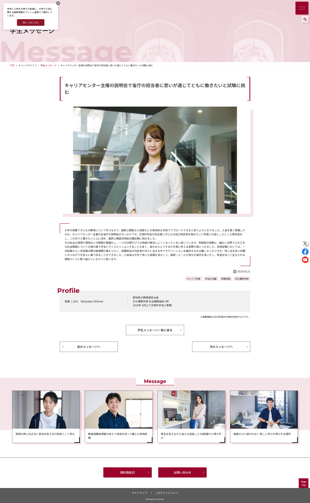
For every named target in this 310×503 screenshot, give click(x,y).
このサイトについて (166, 493)
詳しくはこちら (31, 22)
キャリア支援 (193, 278)
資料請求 (126, 472)
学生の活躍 (211, 278)
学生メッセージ (48, 65)
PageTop (303, 483)
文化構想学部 (242, 278)
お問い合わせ (182, 472)
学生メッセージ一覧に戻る (155, 330)
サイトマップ (139, 493)
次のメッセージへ (221, 346)
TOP (12, 65)
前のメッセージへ (88, 346)
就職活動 (225, 278)
